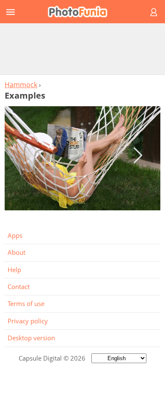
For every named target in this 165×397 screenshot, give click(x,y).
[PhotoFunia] (81, 11)
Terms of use (26, 303)
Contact (19, 286)
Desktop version (31, 338)
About (16, 252)
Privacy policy (28, 321)
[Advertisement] (82, 49)
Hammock (21, 84)
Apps (15, 235)
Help (14, 269)
